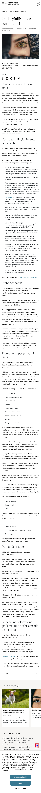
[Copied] (19, 78)
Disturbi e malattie (13, 11)
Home (3, 11)
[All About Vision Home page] (11, 3)
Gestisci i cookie (20, 788)
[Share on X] (11, 78)
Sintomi (23, 11)
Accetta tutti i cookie (20, 777)
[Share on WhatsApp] (15, 78)
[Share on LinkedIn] (7, 78)
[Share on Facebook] (3, 78)
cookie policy (20, 769)
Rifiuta (21, 783)
